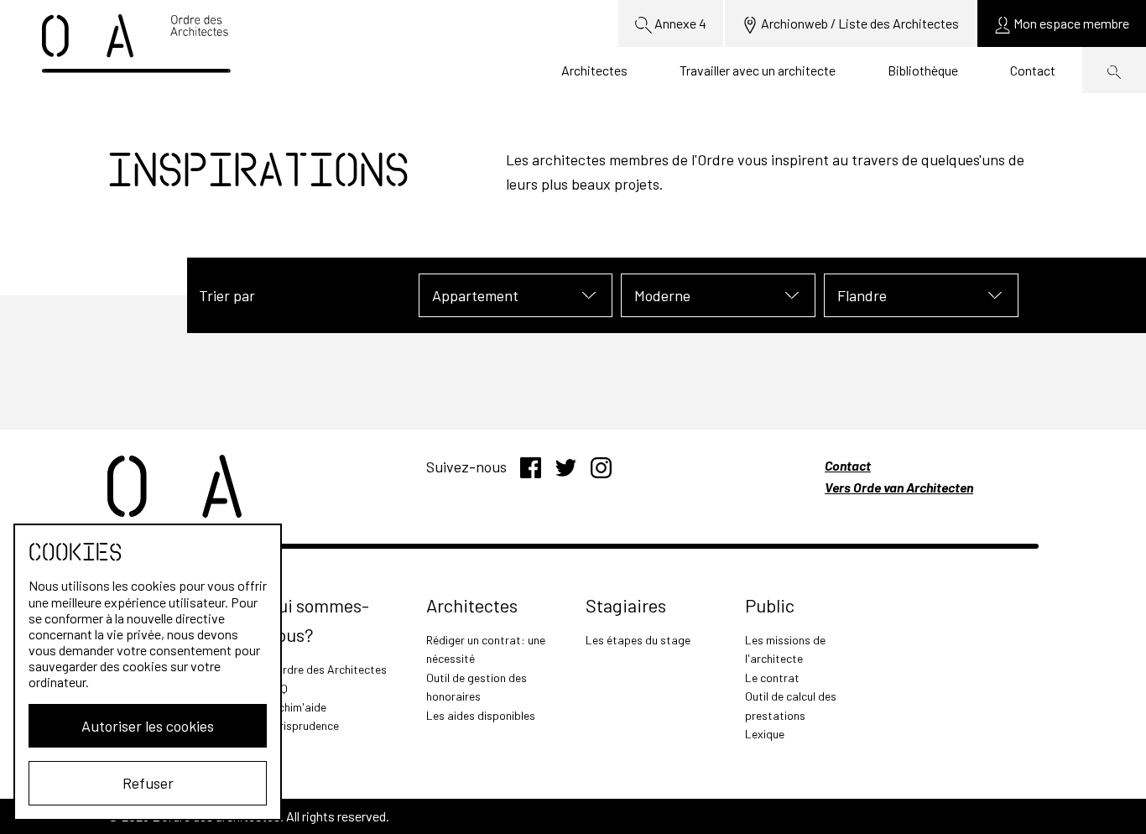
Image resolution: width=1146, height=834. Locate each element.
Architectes (594, 70)
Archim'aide (296, 707)
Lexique (764, 734)
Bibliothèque (923, 70)
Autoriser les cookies (147, 726)
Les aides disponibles (480, 715)
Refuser (148, 783)
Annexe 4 (679, 23)
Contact (1032, 70)
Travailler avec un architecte (758, 70)
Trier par (227, 295)
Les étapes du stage (638, 640)
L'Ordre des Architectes (327, 669)
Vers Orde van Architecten (899, 487)
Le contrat (772, 677)
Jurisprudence (303, 725)
